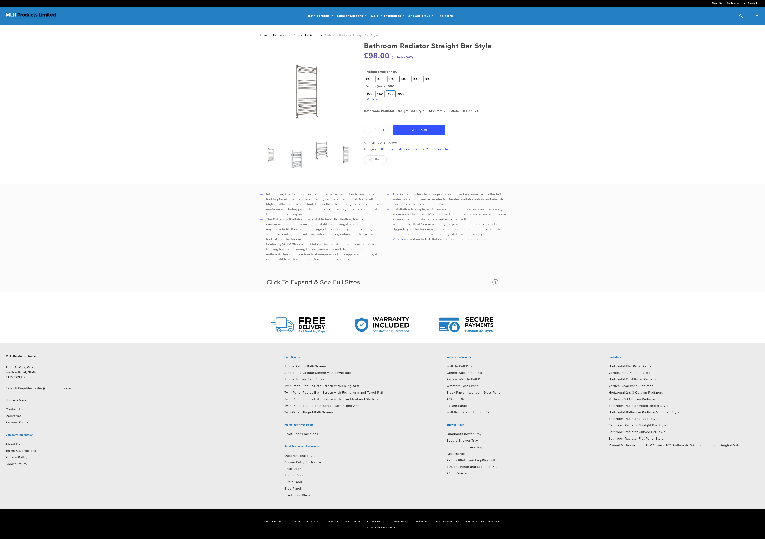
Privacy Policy (16, 457)
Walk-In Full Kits (459, 366)
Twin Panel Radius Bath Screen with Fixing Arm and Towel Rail (333, 392)
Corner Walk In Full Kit (464, 372)
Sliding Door (294, 475)
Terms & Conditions (21, 450)
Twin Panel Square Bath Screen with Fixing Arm (322, 405)
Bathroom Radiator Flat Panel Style (636, 438)
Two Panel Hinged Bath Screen (308, 412)
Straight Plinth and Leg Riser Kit (472, 467)
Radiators (280, 35)
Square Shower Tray (462, 440)
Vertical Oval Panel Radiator (631, 386)
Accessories (456, 453)
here (482, 239)
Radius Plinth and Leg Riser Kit (471, 460)
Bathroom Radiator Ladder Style (634, 418)
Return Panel (457, 405)
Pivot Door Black (297, 495)
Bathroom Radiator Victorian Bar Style (638, 405)
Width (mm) (375, 86)
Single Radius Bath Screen (305, 366)
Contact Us (14, 409)
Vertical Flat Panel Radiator (630, 372)
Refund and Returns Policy (482, 521)
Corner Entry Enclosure (302, 462)
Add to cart (419, 129)
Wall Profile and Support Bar (469, 412)
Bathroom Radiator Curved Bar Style (637, 432)
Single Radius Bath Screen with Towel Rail (317, 372)
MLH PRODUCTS (276, 521)
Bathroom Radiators (395, 149)
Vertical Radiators (305, 35)
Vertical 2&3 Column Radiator (632, 399)
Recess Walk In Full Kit (465, 379)
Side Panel (292, 488)
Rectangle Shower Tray (465, 447)
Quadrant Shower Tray (464, 434)
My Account (352, 521)
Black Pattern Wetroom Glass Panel (474, 392)
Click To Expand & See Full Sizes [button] (313, 282)
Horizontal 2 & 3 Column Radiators (636, 392)
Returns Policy (17, 422)
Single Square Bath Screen (305, 379)
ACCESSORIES (458, 399)
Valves (398, 239)
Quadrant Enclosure (300, 455)
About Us (13, 444)
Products (312, 521)
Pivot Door (292, 468)
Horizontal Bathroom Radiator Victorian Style (644, 412)
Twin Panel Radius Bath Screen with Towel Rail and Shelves (331, 399)
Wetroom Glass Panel (463, 386)
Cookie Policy (16, 464)
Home (263, 35)
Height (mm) (376, 71)
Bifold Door (293, 482)
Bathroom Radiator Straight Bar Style (637, 425)
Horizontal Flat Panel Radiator (632, 366)
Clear (374, 99)
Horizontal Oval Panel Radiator (633, 379)
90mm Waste (457, 473)
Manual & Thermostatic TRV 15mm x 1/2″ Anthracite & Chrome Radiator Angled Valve (675, 445)
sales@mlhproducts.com (54, 388)
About (296, 521)
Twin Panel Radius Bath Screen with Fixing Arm (321, 386)
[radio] (369, 79)
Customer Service (17, 400)
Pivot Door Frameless (301, 434)
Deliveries (14, 416)
